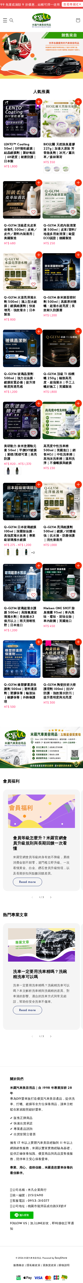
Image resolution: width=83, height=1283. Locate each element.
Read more (27, 881)
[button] (5, 20)
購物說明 (64, 1265)
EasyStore (61, 1257)
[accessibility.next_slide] (50, 897)
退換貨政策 (50, 1265)
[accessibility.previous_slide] (32, 897)
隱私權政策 (33, 1265)
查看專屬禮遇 (68, 4)
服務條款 (18, 1265)
